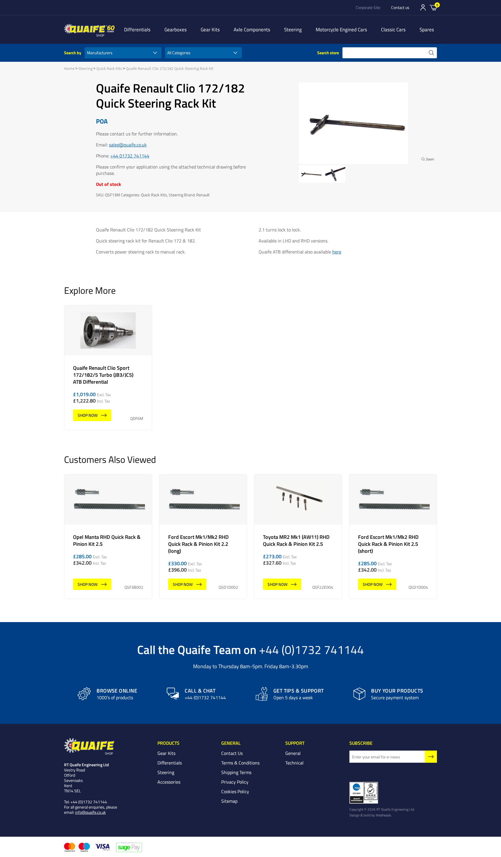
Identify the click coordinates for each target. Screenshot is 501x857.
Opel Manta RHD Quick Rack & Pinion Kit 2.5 (108, 536)
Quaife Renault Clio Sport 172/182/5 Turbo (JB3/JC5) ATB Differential (108, 367)
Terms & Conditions (240, 763)
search (431, 52)
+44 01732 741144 (129, 156)
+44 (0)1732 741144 (311, 649)
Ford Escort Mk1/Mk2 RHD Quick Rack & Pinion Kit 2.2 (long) (203, 536)
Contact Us (232, 753)
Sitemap (229, 801)
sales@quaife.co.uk (128, 145)
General (293, 753)
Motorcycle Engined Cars (341, 29)
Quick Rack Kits (109, 68)
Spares (427, 29)
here (336, 252)
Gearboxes (175, 29)
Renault (203, 195)
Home (69, 68)
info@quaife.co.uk (90, 812)
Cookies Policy (235, 791)
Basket (433, 7)
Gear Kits (210, 29)
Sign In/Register (423, 7)
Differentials (137, 29)
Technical (294, 763)
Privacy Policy (234, 782)
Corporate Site (368, 7)
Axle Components (252, 29)
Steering (293, 29)
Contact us (400, 7)
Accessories (168, 782)
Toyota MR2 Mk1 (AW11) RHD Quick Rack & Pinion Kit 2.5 (298, 536)
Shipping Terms (236, 772)
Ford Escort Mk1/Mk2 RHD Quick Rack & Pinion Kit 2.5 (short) (393, 536)
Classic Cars (393, 29)
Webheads (383, 815)
